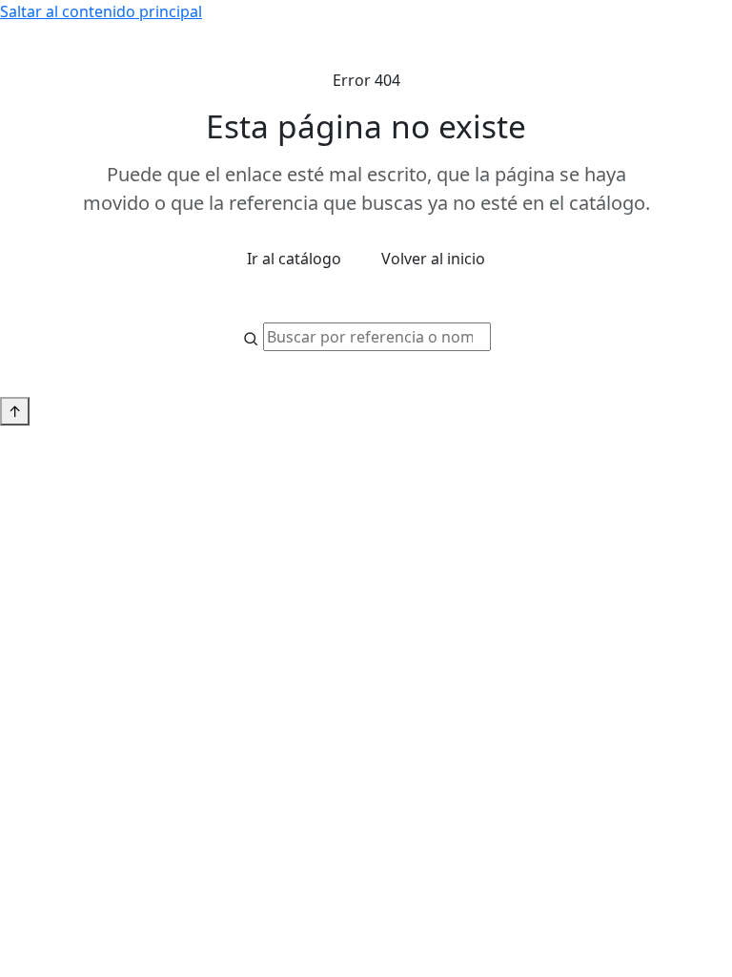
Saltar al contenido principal (101, 11)
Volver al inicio (433, 258)
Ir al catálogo (294, 258)
